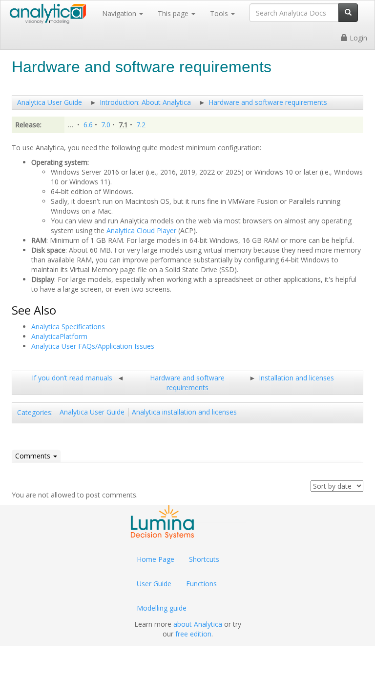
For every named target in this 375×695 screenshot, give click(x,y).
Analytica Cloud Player (141, 230)
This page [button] (174, 13)
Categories (34, 412)
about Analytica (197, 624)
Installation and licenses (296, 377)
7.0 (105, 124)
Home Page (155, 559)
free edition (193, 633)
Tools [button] (220, 13)
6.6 (88, 124)
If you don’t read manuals (72, 377)
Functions (201, 583)
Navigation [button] (120, 13)
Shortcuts (204, 559)
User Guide (154, 583)
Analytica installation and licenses (184, 412)
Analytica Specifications (68, 326)
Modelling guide (162, 608)
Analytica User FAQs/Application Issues (92, 346)
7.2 (141, 124)
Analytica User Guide (49, 102)
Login (357, 37)
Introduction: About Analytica (145, 102)
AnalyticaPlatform (59, 336)
